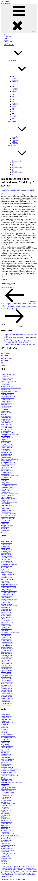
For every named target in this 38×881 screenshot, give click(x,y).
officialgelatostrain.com (7, 495)
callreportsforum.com (7, 525)
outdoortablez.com (6, 629)
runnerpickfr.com (6, 719)
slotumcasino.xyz (6, 820)
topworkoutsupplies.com (8, 396)
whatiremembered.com (7, 774)
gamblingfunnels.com (7, 722)
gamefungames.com (6, 426)
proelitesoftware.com (7, 457)
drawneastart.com (6, 451)
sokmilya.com (5, 527)
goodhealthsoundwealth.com (9, 606)
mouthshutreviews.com (7, 398)
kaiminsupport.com (6, 551)
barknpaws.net (5, 569)
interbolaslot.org (5, 544)
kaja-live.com (5, 749)
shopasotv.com (5, 842)
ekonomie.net (5, 846)
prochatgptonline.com (7, 746)
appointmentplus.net (6, 848)
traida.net (3, 794)
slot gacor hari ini (17, 161)
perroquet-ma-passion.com (8, 515)
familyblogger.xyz (6, 460)
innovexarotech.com (7, 693)
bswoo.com (4, 863)
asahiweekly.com (6, 441)
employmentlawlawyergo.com (9, 835)
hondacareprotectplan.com (8, 586)
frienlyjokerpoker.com (7, 759)
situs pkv (12, 866)
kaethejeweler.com (6, 497)
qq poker (24, 866)
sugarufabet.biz (5, 507)
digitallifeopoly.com (6, 401)
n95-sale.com (4, 739)
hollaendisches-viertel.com (8, 789)
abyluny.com (4, 528)
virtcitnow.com (5, 742)
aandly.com (4, 861)
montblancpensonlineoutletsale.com (11, 769)
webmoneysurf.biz (6, 810)
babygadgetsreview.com (8, 770)
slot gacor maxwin (17, 167)
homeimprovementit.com (8, 378)
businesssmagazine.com (8, 736)
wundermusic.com (6, 424)
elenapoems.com (5, 607)
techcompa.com (5, 751)
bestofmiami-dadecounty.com (9, 391)
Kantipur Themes (20, 879)
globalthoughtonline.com (8, 574)
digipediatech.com (6, 639)
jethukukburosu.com (7, 594)
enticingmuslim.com (6, 604)
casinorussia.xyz (5, 818)
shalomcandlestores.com (8, 579)
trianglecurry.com (6, 490)
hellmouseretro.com (6, 609)
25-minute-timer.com (7, 427)
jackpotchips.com (6, 455)
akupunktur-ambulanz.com (8, 772)
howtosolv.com (5, 799)
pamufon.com (5, 474)
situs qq (23, 868)
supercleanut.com (6, 442)
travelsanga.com (5, 843)
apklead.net (4, 532)
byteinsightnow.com (6, 688)
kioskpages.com (5, 489)
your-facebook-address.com (9, 513)
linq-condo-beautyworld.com (9, 775)
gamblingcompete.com (7, 734)
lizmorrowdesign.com (7, 485)
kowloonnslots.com (6, 760)
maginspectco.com (6, 703)
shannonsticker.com (6, 554)
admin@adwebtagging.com (11, 190)
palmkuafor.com (5, 546)
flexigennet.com (5, 624)
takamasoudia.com (6, 615)
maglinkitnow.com (6, 640)
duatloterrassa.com (6, 472)
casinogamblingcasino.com (8, 587)
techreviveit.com (5, 662)
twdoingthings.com (6, 617)
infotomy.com (5, 630)
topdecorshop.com (6, 840)
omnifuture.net (5, 721)
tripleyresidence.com (7, 467)
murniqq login (13, 869)
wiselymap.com (5, 744)
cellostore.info (5, 571)
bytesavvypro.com (6, 673)
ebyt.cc (3, 777)
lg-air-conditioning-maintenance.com (11, 782)
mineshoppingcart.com (7, 394)
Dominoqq (7, 36)
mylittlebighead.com (7, 437)
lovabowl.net (4, 376)
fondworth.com (5, 559)
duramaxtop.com (6, 614)
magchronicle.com (6, 637)
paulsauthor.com (5, 620)
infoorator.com (5, 784)
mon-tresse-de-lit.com (7, 505)
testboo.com (4, 802)
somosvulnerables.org (7, 470)
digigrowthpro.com (6, 716)
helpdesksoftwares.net (7, 374)
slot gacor (14, 166)
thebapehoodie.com (6, 601)
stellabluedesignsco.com (8, 619)
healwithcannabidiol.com (8, 487)
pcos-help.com (5, 724)
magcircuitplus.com (6, 696)
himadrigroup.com (6, 754)
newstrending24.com (7, 855)
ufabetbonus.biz (5, 856)
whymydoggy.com (6, 541)
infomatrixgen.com (6, 678)
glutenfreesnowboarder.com (9, 484)
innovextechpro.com (7, 648)
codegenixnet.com (6, 685)
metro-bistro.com (6, 797)
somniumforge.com (6, 596)
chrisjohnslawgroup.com (8, 462)
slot (13, 162)
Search (3, 324)
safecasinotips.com (6, 454)
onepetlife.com (5, 500)
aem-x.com (4, 414)
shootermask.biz (5, 813)
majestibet (32, 874)
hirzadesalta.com (5, 399)
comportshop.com (6, 838)
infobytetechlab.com (7, 682)
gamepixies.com (5, 449)
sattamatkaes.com (6, 582)
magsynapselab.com (6, 645)
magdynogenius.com (7, 644)
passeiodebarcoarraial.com (8, 558)
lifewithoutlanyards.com (8, 792)
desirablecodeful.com (7, 622)
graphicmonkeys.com (7, 447)
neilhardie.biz (5, 808)
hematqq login (22, 869)
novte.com (4, 785)
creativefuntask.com (6, 429)
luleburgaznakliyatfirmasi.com (9, 599)
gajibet (8, 876)
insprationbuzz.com (6, 556)
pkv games (15, 78)
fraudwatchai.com (6, 412)
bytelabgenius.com (6, 655)
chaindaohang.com (6, 779)
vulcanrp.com (5, 765)
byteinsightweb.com (6, 642)
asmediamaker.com (6, 572)
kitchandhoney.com (6, 795)
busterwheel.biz (5, 815)
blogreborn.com (5, 741)
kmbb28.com (4, 523)
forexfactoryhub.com (7, 747)
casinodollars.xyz (6, 823)
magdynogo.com (6, 705)
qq (12, 114)
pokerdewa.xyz (5, 827)
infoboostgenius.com (7, 670)
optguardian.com (6, 408)
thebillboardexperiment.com (9, 502)
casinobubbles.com (6, 403)
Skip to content (5, 1)
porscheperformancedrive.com (9, 475)
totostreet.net (4, 409)
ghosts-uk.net (4, 729)
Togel (6, 43)
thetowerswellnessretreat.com (9, 494)
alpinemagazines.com (7, 764)
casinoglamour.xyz (6, 822)
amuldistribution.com (7, 421)
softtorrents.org (5, 469)
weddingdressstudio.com (8, 803)
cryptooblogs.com (6, 416)
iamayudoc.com (5, 436)
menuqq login (5, 866)
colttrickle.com (5, 717)
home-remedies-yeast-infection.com (11, 388)
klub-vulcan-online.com (8, 464)
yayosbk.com (4, 807)
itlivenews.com (5, 851)
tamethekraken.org (6, 477)
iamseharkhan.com (6, 561)
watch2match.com (6, 830)
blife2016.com (5, 482)
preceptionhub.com (6, 383)
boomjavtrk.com (5, 530)
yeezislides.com (5, 384)
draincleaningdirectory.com (9, 591)
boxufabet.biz (5, 508)
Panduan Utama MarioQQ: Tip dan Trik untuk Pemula (20, 344)
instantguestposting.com (8, 845)
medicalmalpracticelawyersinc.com (11, 837)
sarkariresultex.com (6, 566)
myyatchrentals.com (6, 577)
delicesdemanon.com (7, 800)
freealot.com (4, 439)
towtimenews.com (6, 589)
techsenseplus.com (6, 668)
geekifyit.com (5, 581)
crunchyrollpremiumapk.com (9, 584)
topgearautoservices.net (7, 510)
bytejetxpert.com (5, 701)
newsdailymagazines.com (8, 381)
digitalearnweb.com (6, 543)
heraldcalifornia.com (7, 446)
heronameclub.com (6, 625)
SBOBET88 (8, 41)
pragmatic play (5, 357)
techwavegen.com (6, 672)
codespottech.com (6, 634)
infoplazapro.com (6, 660)
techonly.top (4, 732)
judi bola (14, 138)
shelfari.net (4, 817)
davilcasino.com (5, 411)
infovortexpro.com (6, 695)
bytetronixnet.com (6, 700)
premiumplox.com (6, 805)
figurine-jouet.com (6, 512)
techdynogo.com (5, 635)
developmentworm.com (7, 850)
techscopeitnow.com (7, 698)
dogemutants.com (6, 612)
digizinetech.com (6, 677)
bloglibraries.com (6, 597)
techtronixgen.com (6, 647)
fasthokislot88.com (6, 452)
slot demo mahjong (6, 358)
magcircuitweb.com (6, 650)
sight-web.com (5, 752)
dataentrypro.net (5, 548)
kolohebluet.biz (5, 812)
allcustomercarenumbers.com (9, 459)
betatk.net (3, 860)
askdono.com (4, 731)
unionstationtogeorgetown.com (10, 434)
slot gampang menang (21, 874)
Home (6, 35)
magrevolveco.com (6, 691)
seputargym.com (5, 404)
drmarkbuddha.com (6, 780)
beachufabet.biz (5, 503)
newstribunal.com (6, 379)
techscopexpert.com (6, 652)
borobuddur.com (5, 422)
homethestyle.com (6, 419)
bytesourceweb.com (6, 687)
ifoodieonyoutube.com (7, 393)
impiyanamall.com (6, 406)
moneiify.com (5, 576)
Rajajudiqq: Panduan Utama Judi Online (16, 342)
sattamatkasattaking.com (8, 498)
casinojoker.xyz (5, 825)
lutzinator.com (5, 479)
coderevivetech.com (6, 690)
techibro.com (4, 762)
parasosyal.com (5, 602)
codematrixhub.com (6, 667)
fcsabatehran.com (6, 610)
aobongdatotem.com (7, 386)
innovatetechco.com (6, 657)
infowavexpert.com (6, 663)
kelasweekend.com (6, 858)
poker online (4, 869)
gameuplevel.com (6, 417)
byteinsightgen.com (6, 675)
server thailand (32, 869)
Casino (6, 40)
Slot (5, 38)
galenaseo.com (5, 832)
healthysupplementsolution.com (10, 632)
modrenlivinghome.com (8, 517)
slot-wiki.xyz (4, 828)
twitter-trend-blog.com (7, 767)
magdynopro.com (6, 658)
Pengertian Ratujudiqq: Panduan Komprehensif (18, 341)
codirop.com (4, 727)
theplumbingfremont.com (8, 853)
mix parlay (15, 137)
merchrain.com (5, 522)
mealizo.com (4, 567)
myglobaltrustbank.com (7, 833)
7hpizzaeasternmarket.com (8, 787)
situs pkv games (5, 353)
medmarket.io (5, 627)
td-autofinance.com (6, 757)
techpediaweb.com (6, 653)
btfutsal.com (4, 726)
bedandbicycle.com (6, 444)
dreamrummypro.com (7, 549)
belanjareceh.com (6, 553)
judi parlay (9, 868)
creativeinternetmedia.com (8, 737)
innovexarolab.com (6, 680)
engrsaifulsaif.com (6, 431)
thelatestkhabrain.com (7, 563)
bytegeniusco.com (6, 665)
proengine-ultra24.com (7, 790)
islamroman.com (5, 756)
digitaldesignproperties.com (9, 564)
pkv (13, 76)
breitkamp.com (5, 465)
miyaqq (3, 876)
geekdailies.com (5, 520)
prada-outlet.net (5, 714)
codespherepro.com (6, 683)
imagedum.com (5, 492)
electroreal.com (5, 389)
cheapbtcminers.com (7, 432)
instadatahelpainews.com (8, 518)
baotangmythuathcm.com (8, 592)
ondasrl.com (4, 480)
